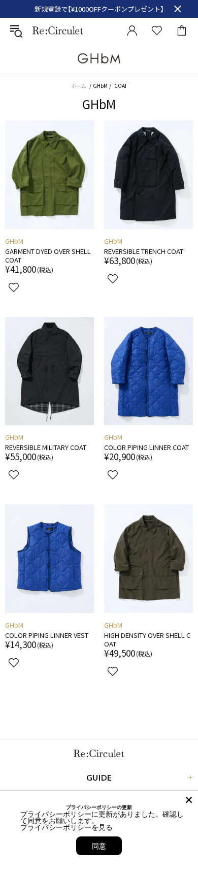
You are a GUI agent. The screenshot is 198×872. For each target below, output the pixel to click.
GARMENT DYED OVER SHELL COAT (48, 255)
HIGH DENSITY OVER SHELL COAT (147, 639)
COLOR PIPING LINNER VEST (46, 635)
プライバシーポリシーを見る (66, 827)
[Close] (189, 800)
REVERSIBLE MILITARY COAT (45, 447)
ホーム (78, 85)
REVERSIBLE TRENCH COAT (143, 251)
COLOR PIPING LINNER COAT (146, 447)
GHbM (14, 241)
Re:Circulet (57, 30)
